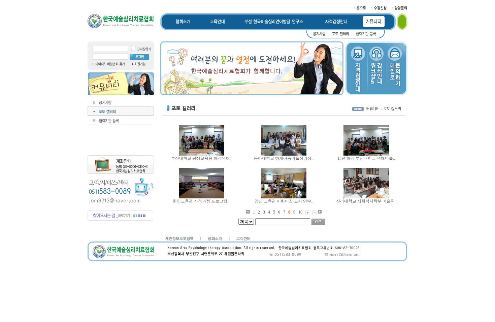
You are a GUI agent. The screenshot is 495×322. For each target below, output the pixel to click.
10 (300, 212)
